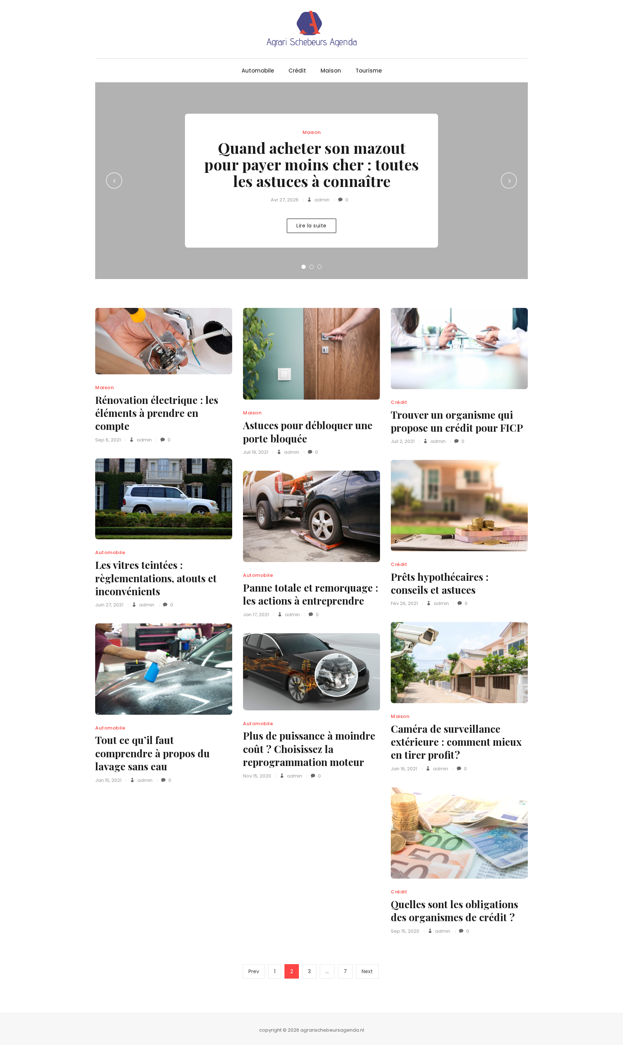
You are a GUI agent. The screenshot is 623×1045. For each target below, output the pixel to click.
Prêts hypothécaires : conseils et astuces (440, 583)
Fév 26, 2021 (404, 603)
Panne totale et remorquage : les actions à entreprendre (310, 594)
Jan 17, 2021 (256, 614)
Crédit (297, 70)
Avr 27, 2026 (285, 199)
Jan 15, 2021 (108, 780)
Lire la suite (311, 225)
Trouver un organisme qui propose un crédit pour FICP (457, 421)
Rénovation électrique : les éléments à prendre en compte (156, 413)
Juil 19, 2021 (255, 452)
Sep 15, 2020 (405, 931)
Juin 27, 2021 (109, 604)
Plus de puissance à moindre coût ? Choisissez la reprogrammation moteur (309, 748)
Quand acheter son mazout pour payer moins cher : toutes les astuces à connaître (311, 164)
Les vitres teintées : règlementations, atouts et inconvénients (156, 578)
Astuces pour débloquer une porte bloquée (307, 431)
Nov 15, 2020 (257, 775)
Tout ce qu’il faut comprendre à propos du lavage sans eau (152, 753)
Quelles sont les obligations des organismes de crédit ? (454, 910)
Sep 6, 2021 (108, 439)
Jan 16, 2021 (404, 768)
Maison (331, 70)
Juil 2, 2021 (403, 441)
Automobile (258, 70)
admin (321, 199)
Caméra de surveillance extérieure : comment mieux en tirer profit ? (456, 742)
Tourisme (368, 70)
